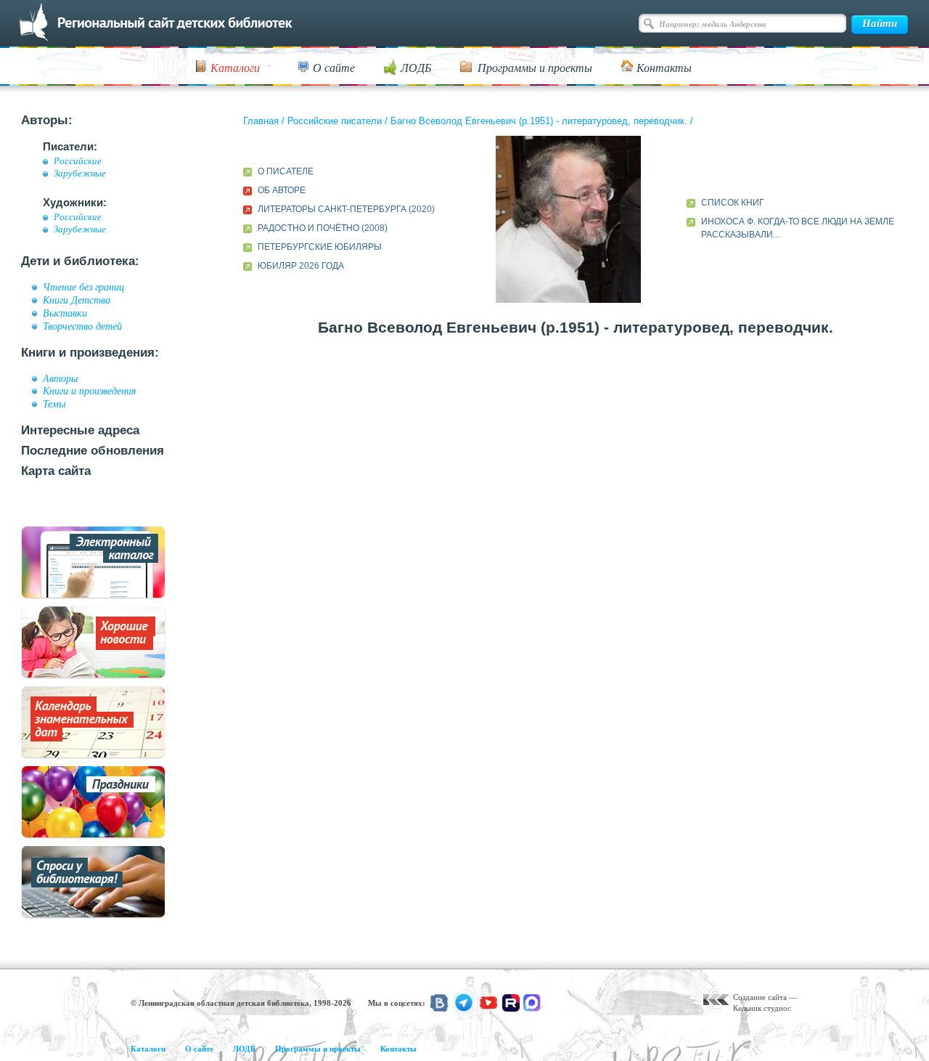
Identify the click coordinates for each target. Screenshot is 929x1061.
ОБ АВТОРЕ (282, 190)
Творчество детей (82, 326)
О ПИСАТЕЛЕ (286, 171)
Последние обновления (92, 451)
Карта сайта (56, 471)
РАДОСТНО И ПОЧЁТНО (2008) (323, 228)
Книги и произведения (89, 391)
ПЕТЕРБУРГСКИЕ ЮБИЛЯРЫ (320, 247)
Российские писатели (334, 120)
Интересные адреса (80, 430)
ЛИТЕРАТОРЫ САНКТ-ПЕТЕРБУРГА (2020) (346, 209)
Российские (78, 161)
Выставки (65, 313)
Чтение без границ (83, 287)
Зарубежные (80, 173)
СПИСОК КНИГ (732, 203)
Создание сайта (760, 997)
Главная (261, 120)
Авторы (60, 378)
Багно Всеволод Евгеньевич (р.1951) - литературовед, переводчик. (538, 120)
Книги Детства (76, 300)
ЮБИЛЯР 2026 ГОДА (301, 266)
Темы (54, 404)
